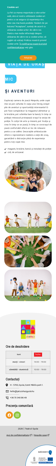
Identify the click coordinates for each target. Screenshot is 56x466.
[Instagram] (17, 415)
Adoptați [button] (28, 58)
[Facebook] (9, 415)
